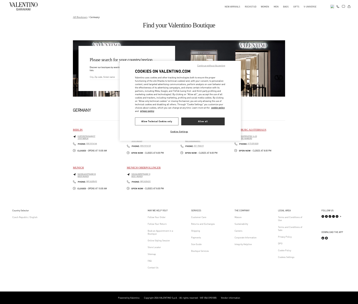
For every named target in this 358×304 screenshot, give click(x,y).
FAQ (150, 260)
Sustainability (241, 223)
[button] (161, 210)
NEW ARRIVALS (232, 6)
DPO (280, 243)
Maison (238, 217)
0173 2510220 (253, 143)
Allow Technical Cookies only (156, 121)
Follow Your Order (157, 217)
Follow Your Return (157, 223)
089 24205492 (91, 181)
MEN (276, 6)
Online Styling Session (159, 240)
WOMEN (265, 6)
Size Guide (196, 244)
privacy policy (147, 111)
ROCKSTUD (250, 6)
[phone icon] (338, 6)
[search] (332, 6)
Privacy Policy (285, 236)
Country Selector (20, 210)
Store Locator (154, 247)
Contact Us (153, 267)
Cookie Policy (284, 250)
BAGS (286, 6)
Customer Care (198, 217)
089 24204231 (145, 181)
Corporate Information (246, 237)
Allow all (203, 121)
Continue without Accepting (211, 65)
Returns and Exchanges (203, 223)
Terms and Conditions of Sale (290, 228)
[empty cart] (349, 6)
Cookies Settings (286, 257)
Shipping (195, 230)
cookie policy (218, 107)
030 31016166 (91, 143)
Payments (196, 237)
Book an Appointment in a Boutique (160, 232)
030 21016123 (145, 146)
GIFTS (296, 6)
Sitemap (152, 254)
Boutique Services (200, 251)
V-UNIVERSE (310, 6)
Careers (238, 230)
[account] (343, 6)
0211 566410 (199, 146)
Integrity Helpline (243, 244)
